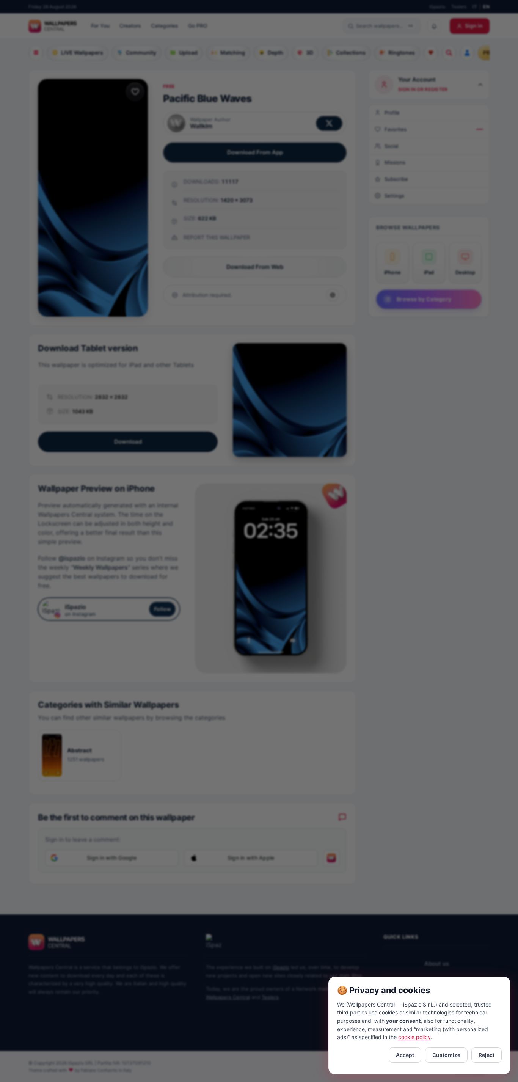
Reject (486, 1055)
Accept (405, 1055)
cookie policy (414, 1037)
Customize (446, 1055)
